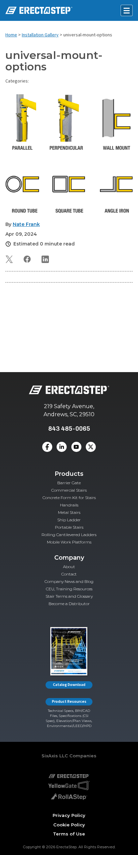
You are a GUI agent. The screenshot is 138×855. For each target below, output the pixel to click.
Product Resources (69, 701)
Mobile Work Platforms (69, 542)
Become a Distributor (69, 603)
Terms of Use (69, 833)
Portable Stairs (69, 527)
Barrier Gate (69, 482)
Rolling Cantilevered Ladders (69, 534)
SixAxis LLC (55, 755)
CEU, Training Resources (69, 588)
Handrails (69, 504)
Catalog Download (69, 685)
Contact (69, 574)
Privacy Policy (69, 815)
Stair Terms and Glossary (69, 596)
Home (11, 35)
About (69, 566)
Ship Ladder (69, 519)
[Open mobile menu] (127, 10)
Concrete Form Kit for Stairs (69, 497)
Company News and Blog (69, 581)
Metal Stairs (69, 512)
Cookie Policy (69, 824)
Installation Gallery (40, 35)
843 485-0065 (69, 428)
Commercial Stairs (69, 490)
